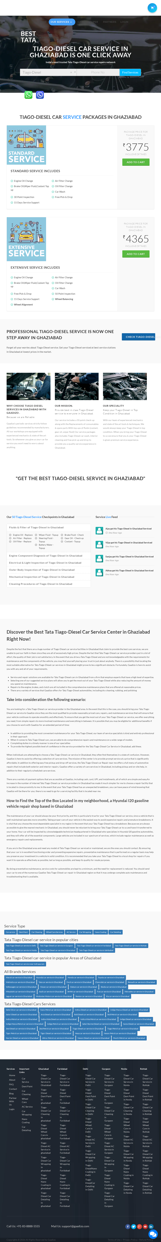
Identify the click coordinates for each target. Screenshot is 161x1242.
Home (12, 1075)
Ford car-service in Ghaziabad (79, 982)
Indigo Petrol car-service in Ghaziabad (62, 1024)
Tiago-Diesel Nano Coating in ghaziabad (46, 1182)
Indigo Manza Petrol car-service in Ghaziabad (24, 1024)
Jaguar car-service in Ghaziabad (19, 996)
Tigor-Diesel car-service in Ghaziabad (56, 1033)
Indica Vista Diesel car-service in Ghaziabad (59, 1019)
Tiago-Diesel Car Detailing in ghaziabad (46, 1199)
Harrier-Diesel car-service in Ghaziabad (22, 1038)
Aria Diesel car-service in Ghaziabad (55, 1014)
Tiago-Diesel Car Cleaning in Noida (129, 1109)
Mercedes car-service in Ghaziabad (139, 991)
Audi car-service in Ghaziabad (51, 991)
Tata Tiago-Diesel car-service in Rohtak (131, 945)
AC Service (71, 932)
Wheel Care (25, 1100)
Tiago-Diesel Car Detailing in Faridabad (65, 1199)
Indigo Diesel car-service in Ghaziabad (135, 1019)
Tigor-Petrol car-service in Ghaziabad (21, 1033)
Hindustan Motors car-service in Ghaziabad (54, 996)
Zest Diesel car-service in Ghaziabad (20, 1028)
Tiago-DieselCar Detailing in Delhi (90, 1184)
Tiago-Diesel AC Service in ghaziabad (46, 1148)
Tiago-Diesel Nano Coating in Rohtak (148, 1172)
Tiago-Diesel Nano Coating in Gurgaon (109, 1182)
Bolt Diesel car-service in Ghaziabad (89, 1014)
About (12, 1079)
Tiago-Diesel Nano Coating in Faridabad (65, 1182)
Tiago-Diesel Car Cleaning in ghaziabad (46, 1114)
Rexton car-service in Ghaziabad (89, 996)
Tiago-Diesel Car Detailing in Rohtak (148, 1188)
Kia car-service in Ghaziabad (117, 996)
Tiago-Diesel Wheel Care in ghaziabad (46, 1132)
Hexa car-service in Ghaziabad (87, 1033)
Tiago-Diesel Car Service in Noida (129, 1080)
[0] (152, 7)
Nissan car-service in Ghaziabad (53, 987)
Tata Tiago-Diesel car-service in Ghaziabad (58, 950)
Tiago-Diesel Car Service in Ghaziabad (46, 1080)
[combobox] (48, 72)
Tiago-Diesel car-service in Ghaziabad (88, 1028)
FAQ (11, 1084)
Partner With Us (13, 1101)
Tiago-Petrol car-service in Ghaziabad (122, 1028)
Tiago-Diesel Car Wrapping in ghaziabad (46, 1164)
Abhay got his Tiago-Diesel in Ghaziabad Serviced (129, 570)
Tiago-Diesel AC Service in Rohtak (147, 1141)
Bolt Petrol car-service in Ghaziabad (122, 1014)
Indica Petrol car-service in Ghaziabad (21, 1019)
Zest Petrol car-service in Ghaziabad (54, 1028)
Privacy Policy (130, 1239)
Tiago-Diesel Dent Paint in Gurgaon (109, 1096)
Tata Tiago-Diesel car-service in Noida (21, 950)
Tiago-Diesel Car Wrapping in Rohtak (148, 1155)
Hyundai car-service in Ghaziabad (50, 977)
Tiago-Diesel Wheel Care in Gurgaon (108, 1132)
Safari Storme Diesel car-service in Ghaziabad (100, 1024)
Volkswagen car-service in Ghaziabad (21, 987)
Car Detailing (115, 932)
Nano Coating (100, 932)
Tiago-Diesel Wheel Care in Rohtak (146, 1125)
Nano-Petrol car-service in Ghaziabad (55, 1010)
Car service (10, 932)
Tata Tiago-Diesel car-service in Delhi (21, 945)
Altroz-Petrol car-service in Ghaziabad (58, 1038)
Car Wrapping (85, 932)
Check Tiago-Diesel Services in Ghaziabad (140, 336)
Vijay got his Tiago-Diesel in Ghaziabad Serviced (128, 542)
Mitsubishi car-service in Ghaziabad (20, 991)
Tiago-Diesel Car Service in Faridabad (65, 1080)
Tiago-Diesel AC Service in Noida (128, 1141)
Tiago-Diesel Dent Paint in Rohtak (148, 1094)
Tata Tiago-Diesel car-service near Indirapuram (25, 964)
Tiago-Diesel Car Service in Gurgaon (109, 1080)
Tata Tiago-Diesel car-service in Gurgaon (56, 945)
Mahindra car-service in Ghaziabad (20, 982)
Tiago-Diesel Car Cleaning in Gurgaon (109, 1114)
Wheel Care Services (54, 932)
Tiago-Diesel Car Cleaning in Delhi (90, 1109)
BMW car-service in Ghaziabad (80, 991)
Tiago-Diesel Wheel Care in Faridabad (65, 1132)
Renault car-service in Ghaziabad (141, 982)
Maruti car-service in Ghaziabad (19, 977)
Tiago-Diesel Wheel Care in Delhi (88, 1125)
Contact (13, 1089)
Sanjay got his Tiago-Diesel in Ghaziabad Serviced (129, 556)
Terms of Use (114, 1239)
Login (11, 1109)
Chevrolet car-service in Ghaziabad (109, 982)
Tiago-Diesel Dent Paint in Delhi (90, 1094)
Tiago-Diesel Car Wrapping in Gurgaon (109, 1164)
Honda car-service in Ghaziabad (81, 977)
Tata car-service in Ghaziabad (51, 982)
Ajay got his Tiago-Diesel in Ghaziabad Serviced (128, 528)
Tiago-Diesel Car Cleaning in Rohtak (148, 1109)
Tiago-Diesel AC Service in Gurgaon (109, 1148)
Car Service (25, 1080)
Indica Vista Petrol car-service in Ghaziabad (98, 1019)
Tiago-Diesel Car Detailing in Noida (129, 1188)
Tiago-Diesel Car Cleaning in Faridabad (65, 1114)
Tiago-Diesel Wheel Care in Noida (127, 1125)
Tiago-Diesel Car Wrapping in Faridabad (65, 1164)
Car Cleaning (37, 932)
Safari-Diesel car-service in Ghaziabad (21, 1014)
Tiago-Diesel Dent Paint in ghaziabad (46, 1096)
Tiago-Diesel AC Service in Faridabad (65, 1148)
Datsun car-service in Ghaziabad (83, 987)
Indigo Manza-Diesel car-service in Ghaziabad (129, 1010)
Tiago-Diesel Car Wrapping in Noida (129, 1155)
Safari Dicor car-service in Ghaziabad (21, 1010)
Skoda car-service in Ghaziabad (113, 987)
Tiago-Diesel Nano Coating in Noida (129, 1172)
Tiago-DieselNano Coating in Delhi (91, 1170)
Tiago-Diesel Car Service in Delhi (90, 1080)
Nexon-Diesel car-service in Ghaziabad (93, 1038)
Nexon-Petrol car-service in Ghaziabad (120, 1033)
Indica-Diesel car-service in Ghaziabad (90, 1010)
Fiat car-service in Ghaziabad (109, 991)
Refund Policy (146, 1239)
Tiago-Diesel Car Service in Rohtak (148, 1080)
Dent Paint (23, 932)
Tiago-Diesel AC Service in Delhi (90, 1141)
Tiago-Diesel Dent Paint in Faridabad (65, 1096)
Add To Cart (136, 162)
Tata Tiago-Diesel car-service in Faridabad (94, 945)
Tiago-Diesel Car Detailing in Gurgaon (109, 1199)
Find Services (130, 72)
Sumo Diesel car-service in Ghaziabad (138, 1024)
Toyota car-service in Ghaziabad (111, 977)
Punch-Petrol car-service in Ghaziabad (129, 1038)
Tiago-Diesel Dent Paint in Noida (129, 1094)
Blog (11, 1093)
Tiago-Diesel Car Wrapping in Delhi (90, 1155)
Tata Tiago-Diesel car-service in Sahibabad (96, 950)
